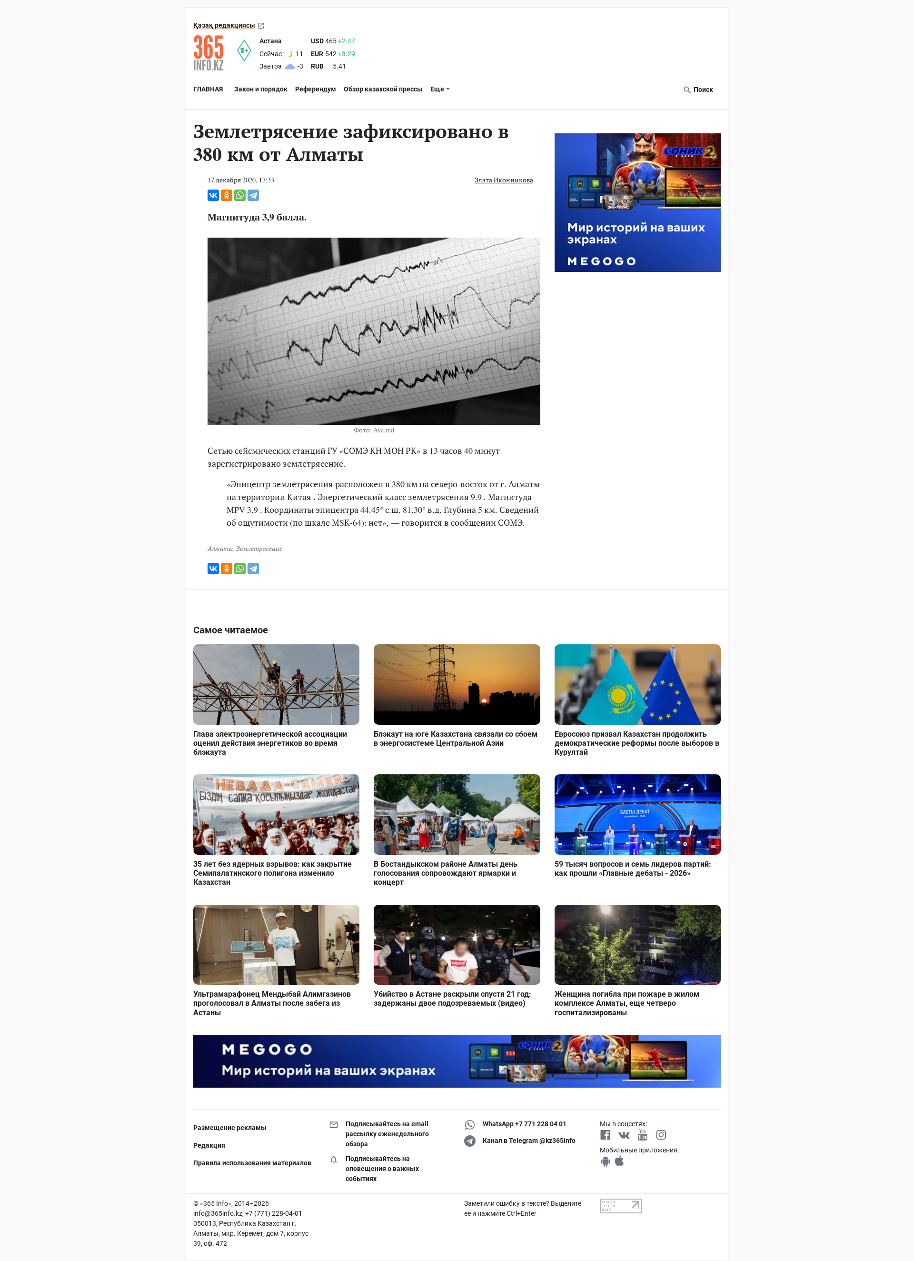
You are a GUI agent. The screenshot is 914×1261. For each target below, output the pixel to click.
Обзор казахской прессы (383, 89)
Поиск (702, 89)
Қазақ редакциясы (224, 25)
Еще (437, 89)
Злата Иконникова (504, 179)
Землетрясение (259, 548)
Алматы (220, 548)
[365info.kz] (215, 53)
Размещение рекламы (230, 1127)
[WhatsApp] (240, 195)
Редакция (209, 1145)
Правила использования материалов (252, 1163)
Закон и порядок (261, 89)
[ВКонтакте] (213, 195)
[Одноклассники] (226, 195)
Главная (208, 89)
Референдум (315, 89)
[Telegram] (253, 195)
